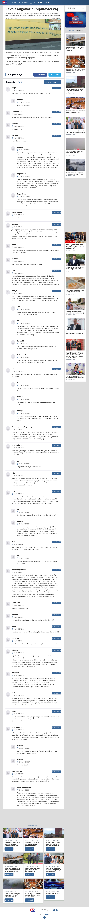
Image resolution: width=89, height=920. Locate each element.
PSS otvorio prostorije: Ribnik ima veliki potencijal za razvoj (12, 844)
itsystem (46, 914)
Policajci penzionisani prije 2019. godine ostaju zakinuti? (32, 869)
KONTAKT (26, 2)
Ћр (34, 2)
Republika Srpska (33, 825)
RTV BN (21, 2)
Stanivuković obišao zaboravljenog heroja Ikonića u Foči (53, 869)
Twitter (56, 75)
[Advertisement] (20, 818)
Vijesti (16, 2)
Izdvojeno (71, 30)
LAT (31, 2)
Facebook (41, 75)
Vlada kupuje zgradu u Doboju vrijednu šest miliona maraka (33, 895)
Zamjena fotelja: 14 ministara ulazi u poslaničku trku (32, 844)
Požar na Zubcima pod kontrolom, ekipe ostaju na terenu (12, 895)
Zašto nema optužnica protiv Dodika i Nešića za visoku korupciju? (12, 869)
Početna (11, 2)
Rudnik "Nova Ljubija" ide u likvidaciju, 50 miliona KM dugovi (53, 844)
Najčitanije (79, 30)
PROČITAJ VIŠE (9, 849)
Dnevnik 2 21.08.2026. (53, 894)
